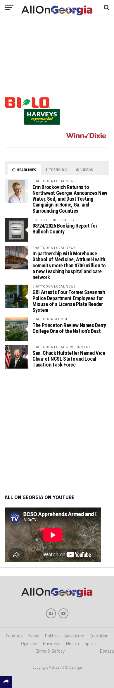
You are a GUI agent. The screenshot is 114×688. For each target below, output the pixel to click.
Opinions (29, 643)
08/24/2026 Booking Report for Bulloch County (64, 229)
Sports (91, 643)
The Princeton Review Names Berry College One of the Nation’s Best (69, 328)
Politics (52, 635)
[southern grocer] (57, 140)
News (33, 635)
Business (52, 643)
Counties (14, 635)
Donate (107, 651)
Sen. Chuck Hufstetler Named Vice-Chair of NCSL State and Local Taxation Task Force (69, 359)
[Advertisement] (57, 431)
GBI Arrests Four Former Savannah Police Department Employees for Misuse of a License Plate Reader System (68, 301)
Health (72, 643)
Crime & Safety (50, 651)
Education (99, 635)
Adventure (74, 635)
